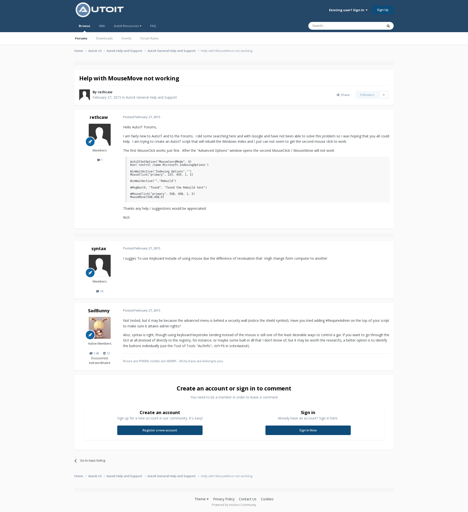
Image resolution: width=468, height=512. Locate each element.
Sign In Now (308, 430)
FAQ (153, 26)
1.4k (96, 353)
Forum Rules (149, 38)
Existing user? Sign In (347, 10)
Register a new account (160, 430)
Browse (84, 26)
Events (127, 38)
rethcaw (105, 92)
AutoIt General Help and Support (151, 97)
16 (101, 291)
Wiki (102, 26)
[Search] (388, 26)
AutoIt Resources (127, 26)
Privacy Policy (223, 499)
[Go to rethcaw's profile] (84, 94)
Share (344, 95)
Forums (81, 38)
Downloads (104, 38)
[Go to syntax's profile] (100, 266)
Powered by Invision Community (234, 505)
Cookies (267, 499)
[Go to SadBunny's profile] (100, 328)
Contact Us (247, 499)
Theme (201, 499)
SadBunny (98, 310)
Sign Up (383, 10)
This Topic (369, 26)
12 (108, 353)
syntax (98, 248)
